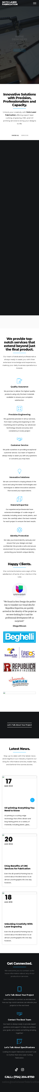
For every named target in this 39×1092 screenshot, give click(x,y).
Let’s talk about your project (19, 725)
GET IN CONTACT (19, 50)
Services (24, 135)
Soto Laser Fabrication (9, 3)
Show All (15, 135)
